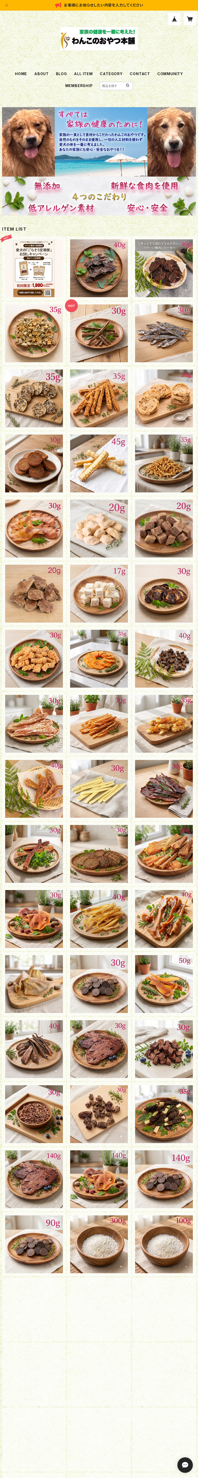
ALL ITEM (83, 74)
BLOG (61, 74)
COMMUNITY (170, 74)
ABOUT (41, 74)
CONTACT (140, 74)
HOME (21, 74)
